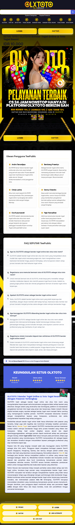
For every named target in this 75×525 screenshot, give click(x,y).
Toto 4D (62, 453)
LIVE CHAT (39, 518)
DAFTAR (55, 31)
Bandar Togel (22, 426)
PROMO (20, 507)
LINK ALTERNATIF (56, 512)
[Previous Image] (3, 82)
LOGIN (19, 31)
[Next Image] (71, 82)
